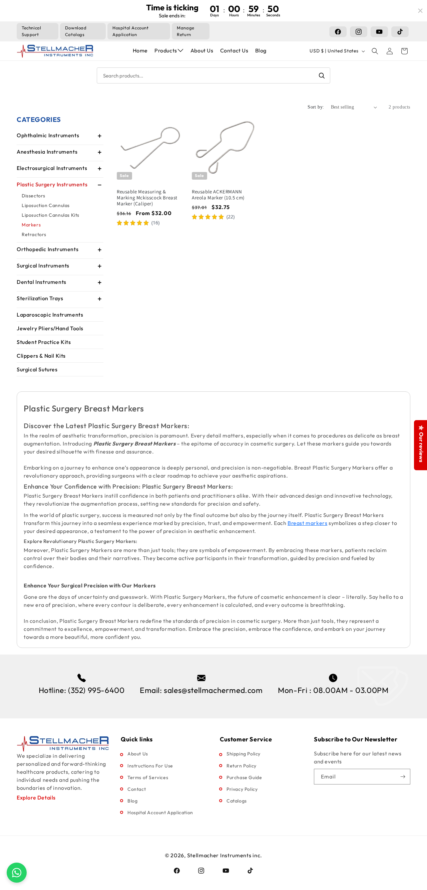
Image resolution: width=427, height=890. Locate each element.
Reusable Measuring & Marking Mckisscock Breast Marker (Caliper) (147, 198)
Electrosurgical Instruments (52, 168)
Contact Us (234, 50)
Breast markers (307, 523)
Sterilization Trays (40, 298)
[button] (375, 51)
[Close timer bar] (420, 10)
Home (140, 50)
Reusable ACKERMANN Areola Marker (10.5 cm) (218, 195)
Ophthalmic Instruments (48, 135)
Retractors (34, 234)
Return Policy (242, 766)
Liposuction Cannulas (46, 205)
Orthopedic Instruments (47, 249)
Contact (136, 789)
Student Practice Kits (44, 342)
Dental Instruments (41, 282)
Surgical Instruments (43, 265)
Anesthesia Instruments (47, 151)
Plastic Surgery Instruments (52, 184)
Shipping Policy (244, 754)
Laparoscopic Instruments (50, 314)
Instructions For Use (150, 766)
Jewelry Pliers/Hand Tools (50, 328)
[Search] (321, 75)
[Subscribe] (402, 776)
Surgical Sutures (37, 369)
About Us (202, 50)
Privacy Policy (242, 789)
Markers (31, 225)
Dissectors (33, 196)
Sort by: (316, 107)
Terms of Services (147, 777)
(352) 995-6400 (96, 690)
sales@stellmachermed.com (213, 690)
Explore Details (36, 797)
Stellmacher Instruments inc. (225, 855)
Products (165, 50)
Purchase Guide (244, 777)
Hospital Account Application (160, 813)
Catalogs (237, 801)
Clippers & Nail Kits (41, 355)
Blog (261, 50)
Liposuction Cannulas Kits (50, 215)
